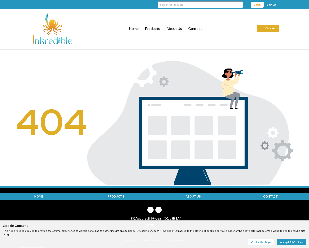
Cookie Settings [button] (261, 242)
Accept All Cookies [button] (291, 242)
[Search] (240, 5)
